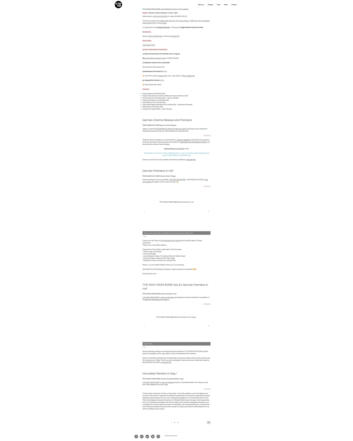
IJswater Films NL (163, 27)
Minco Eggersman (188, 76)
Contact (234, 5)
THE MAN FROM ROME (177, 180)
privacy (167, 435)
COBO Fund (194, 21)
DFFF (154, 23)
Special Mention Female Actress (154, 58)
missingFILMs (174, 36)
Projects (210, 5)
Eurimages (162, 23)
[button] (209, 211)
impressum (174, 435)
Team (218, 5)
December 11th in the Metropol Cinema (193, 142)
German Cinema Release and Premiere (167, 120)
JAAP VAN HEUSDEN (160, 16)
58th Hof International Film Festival (157, 299)
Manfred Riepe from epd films (174, 149)
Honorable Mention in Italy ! (159, 373)
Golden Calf (162, 76)
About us (201, 5)
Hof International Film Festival (171, 240)
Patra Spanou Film (148, 45)
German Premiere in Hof (157, 170)
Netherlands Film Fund (167, 21)
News (226, 5)
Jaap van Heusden (183, 140)
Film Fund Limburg (182, 21)
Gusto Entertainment (155, 36)
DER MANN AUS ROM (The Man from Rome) (171, 129)
